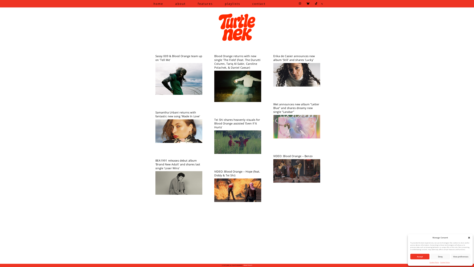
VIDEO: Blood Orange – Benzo (293, 156)
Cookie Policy (434, 262)
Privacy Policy (248, 265)
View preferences (460, 256)
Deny (440, 256)
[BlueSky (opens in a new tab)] (308, 3)
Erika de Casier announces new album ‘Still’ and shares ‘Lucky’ (294, 58)
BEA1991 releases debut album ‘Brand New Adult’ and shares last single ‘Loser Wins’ (177, 164)
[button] (469, 237)
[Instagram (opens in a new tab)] (300, 3)
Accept (420, 256)
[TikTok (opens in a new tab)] (316, 3)
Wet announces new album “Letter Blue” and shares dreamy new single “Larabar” (296, 108)
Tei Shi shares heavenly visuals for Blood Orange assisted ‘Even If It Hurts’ (237, 123)
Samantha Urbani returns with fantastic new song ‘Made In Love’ (177, 114)
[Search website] (322, 4)
